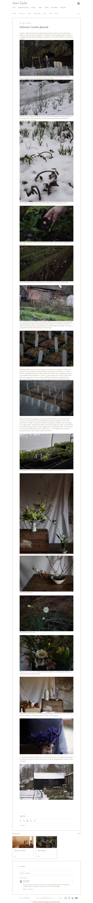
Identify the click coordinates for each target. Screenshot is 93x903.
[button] (78, 2)
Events (44, 13)
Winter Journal (42, 850)
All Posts (14, 13)
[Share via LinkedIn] (27, 821)
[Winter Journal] (46, 842)
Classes (29, 13)
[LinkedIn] (72, 898)
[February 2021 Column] (22, 842)
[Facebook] (69, 898)
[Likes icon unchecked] (24, 889)
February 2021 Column (20, 850)
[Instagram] (65, 898)
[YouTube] (76, 898)
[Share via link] (31, 821)
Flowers (56, 13)
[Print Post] (34, 821)
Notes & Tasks (37, 13)
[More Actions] (72, 881)
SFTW (50, 13)
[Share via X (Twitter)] (24, 821)
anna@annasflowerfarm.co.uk (47, 898)
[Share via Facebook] (20, 821)
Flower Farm (22, 13)
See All (79, 833)
